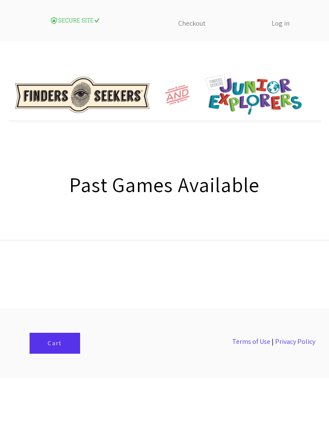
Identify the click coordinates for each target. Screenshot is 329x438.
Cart (55, 343)
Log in (281, 23)
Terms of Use (251, 341)
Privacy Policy (295, 341)
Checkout (192, 23)
